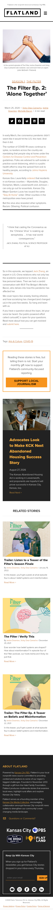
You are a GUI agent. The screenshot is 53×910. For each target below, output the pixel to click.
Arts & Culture (15, 341)
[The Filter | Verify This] (26, 615)
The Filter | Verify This (19, 636)
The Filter (33, 81)
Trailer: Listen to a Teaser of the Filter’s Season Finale (26, 562)
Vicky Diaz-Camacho (32, 107)
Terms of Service (44, 906)
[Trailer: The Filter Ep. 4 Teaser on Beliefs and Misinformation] (26, 692)
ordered (31, 178)
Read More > (10, 582)
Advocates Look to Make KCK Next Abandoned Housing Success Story (26, 451)
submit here (13, 324)
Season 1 (18, 81)
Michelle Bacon (25, 110)
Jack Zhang (39, 271)
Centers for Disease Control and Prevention (24, 156)
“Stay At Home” (10, 194)
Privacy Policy (21, 906)
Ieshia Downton (13, 567)
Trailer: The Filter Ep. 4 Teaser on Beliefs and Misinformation (25, 715)
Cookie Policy (32, 906)
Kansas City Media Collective (16, 802)
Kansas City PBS (22, 772)
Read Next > (16, 492)
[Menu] (45, 13)
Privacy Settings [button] (8, 906)
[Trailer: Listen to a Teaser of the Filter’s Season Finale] (26, 539)
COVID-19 (28, 341)
